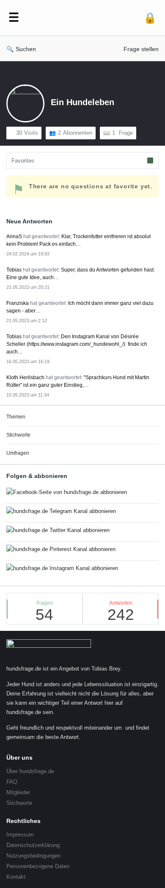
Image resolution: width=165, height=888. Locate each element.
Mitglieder (18, 792)
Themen (15, 417)
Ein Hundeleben (82, 102)
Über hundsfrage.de (30, 771)
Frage (122, 133)
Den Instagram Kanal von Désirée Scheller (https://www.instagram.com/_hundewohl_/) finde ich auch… (76, 344)
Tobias (14, 270)
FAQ (11, 782)
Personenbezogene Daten (37, 866)
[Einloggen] (150, 18)
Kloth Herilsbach (25, 377)
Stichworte (18, 435)
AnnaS (14, 236)
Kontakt (15, 877)
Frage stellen (141, 49)
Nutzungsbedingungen (33, 856)
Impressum (20, 834)
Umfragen (17, 453)
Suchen (26, 49)
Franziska (17, 303)
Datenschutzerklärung (33, 845)
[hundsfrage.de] (81, 18)
